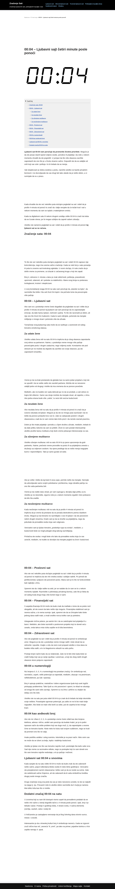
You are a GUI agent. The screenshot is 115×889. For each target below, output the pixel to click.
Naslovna (26, 17)
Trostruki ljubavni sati (77, 4)
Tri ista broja (34, 17)
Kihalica (61, 6)
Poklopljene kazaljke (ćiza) (93, 4)
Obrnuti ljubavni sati (61, 4)
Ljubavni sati (50, 4)
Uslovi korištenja (64, 886)
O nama (37, 886)
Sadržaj (30, 101)
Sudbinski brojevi (51, 6)
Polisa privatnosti (49, 886)
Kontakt (87, 886)
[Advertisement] (57, 33)
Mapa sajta (77, 886)
